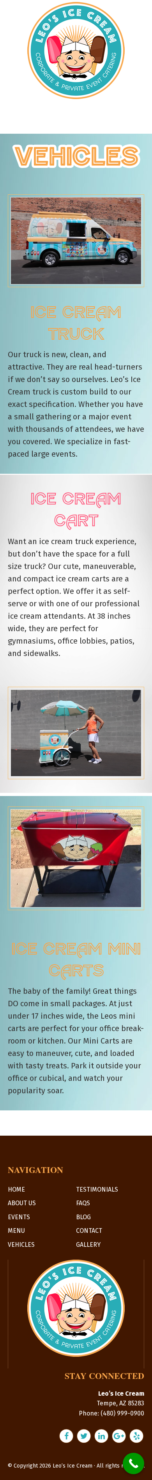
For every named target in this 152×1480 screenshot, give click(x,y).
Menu (16, 1230)
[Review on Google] (120, 1435)
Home (16, 1189)
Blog (83, 1217)
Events (19, 1217)
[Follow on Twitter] (85, 1435)
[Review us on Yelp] (136, 1435)
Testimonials (97, 1189)
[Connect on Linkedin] (102, 1435)
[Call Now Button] (133, 1463)
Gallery (88, 1244)
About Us (22, 1203)
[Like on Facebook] (67, 1435)
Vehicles (21, 1244)
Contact (89, 1230)
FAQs (83, 1203)
